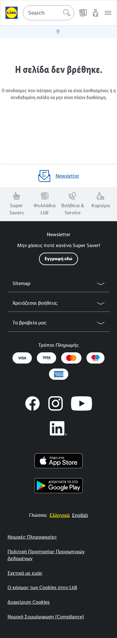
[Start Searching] (67, 13)
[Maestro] (95, 358)
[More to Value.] (11, 13)
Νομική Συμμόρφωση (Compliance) (45, 617)
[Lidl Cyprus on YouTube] (81, 403)
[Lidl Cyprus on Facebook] (32, 403)
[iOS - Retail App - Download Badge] (58, 460)
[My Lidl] (95, 13)
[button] (108, 13)
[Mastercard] (71, 358)
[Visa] (22, 358)
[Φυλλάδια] (83, 13)
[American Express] (58, 374)
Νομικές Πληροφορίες (32, 537)
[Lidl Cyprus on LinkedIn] (59, 428)
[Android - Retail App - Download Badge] (58, 485)
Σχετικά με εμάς (24, 573)
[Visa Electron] (46, 358)
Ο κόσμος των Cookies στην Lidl (42, 587)
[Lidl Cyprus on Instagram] (55, 403)
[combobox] (48, 12)
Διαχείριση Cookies (28, 602)
